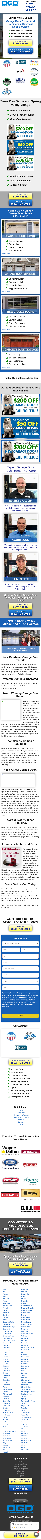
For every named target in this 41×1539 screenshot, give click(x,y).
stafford (24, 1403)
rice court (25, 1357)
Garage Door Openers (21, 1117)
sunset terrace (26, 1410)
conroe (5, 1352)
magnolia (24, 1301)
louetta (23, 1299)
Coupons (21, 1122)
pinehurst (24, 1345)
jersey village (7, 1440)
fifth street (6, 1385)
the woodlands (26, 1417)
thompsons (25, 1419)
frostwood (6, 1396)
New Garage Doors (20, 1464)
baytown (6, 1313)
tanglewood (25, 1412)
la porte (24, 1292)
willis (23, 1445)
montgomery (25, 1320)
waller (23, 1429)
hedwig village (8, 1412)
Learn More (6, 254)
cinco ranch (7, 1338)
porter (23, 1352)
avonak (5, 1308)
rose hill (24, 1364)
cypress (5, 1364)
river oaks (25, 1361)
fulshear (6, 1399)
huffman (6, 1422)
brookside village (9, 1326)
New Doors (21, 1113)
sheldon (24, 1378)
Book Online (20, 42)
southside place (26, 1394)
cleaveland (7, 1343)
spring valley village (28, 1401)
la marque (25, 1289)
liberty (23, 1296)
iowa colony (7, 1436)
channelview (7, 1333)
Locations (20, 1473)
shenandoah (25, 1380)
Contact (21, 1124)
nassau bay (25, 1326)
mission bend (26, 1313)
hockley (5, 1419)
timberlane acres (27, 1422)
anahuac (6, 1299)
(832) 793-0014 (20, 50)
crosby (5, 1359)
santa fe (24, 1371)
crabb (5, 1354)
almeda (5, 1294)
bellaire (5, 1317)
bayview (6, 1315)
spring (23, 1399)
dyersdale (6, 1380)
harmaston (6, 1410)
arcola (5, 1301)
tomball (24, 1424)
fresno (5, 1392)
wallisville (24, 1433)
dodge (5, 1378)
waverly (24, 1436)
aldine (5, 1292)
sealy (23, 1375)
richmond (24, 1359)
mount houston (26, 1324)
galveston (6, 1403)
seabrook (24, 1373)
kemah (5, 1445)
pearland (24, 1340)
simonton (24, 1385)
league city (25, 1294)
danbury (6, 1366)
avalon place (7, 1306)
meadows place (26, 1306)
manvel (23, 1303)
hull (4, 1426)
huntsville (6, 1433)
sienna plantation (27, 1382)
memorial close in (27, 1308)
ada (4, 1289)
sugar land (25, 1405)
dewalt (5, 1373)
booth (5, 1320)
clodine (5, 1345)
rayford (24, 1354)
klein (4, 1450)
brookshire (6, 1324)
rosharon (24, 1368)
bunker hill (6, 1329)
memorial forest (26, 1310)
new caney (25, 1331)
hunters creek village (10, 1431)
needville (24, 1329)
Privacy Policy (20, 1004)
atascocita (6, 1303)
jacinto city (7, 1438)
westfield (24, 1443)
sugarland (24, 1408)
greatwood (6, 1408)
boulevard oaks (8, 1322)
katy (4, 1443)
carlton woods (8, 1331)
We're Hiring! (21, 1501)
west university (26, 1440)
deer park (6, 1371)
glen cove (6, 1405)
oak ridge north (27, 1333)
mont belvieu (25, 1317)
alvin (4, 1296)
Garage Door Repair (20, 1466)
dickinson (6, 1375)
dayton (5, 1368)
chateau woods (8, 1336)
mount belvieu (26, 1322)
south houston (26, 1389)
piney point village (27, 1347)
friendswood (7, 1394)
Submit (20, 1016)
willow (23, 1447)
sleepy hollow (26, 1387)
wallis (23, 1431)
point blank (25, 1350)
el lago (5, 1382)
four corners (7, 1389)
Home (21, 1110)
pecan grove (25, 1343)
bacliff (5, 1310)
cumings (6, 1361)
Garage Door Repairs (21, 1115)
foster (5, 1387)
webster (24, 1438)
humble (5, 1429)
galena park (7, 1401)
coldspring (6, 1350)
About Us (21, 1120)
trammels (24, 1426)
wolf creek (25, 1450)
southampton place (28, 1392)
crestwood (6, 1357)
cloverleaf (6, 1347)
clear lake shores (9, 1340)
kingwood (6, 1447)
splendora (24, 1396)
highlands (6, 1415)
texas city (24, 1415)
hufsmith (6, 1424)
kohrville (6, 1452)
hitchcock (6, 1417)
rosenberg (25, 1366)
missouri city (25, 1315)
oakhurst (24, 1336)
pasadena (24, 1338)
